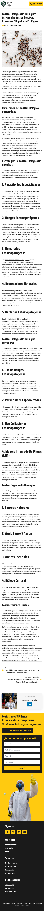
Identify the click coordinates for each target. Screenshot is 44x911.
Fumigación (9, 870)
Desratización (10, 866)
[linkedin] (29, 704)
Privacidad (9, 888)
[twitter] (13, 832)
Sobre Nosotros (11, 845)
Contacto (9, 848)
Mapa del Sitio (10, 892)
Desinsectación (11, 863)
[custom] (19, 832)
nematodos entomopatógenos (17, 260)
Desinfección (10, 873)
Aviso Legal (9, 885)
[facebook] (7, 832)
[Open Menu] (20, 4)
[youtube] (24, 832)
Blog (7, 851)
